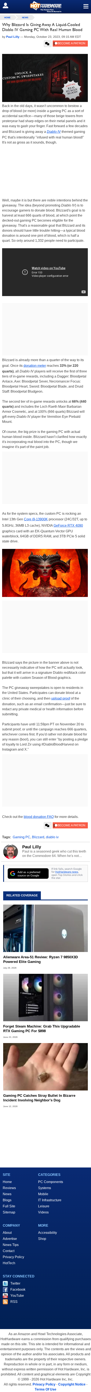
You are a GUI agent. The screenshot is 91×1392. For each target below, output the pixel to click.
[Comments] (48, 43)
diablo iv (52, 837)
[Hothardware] (45, 6)
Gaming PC (21, 837)
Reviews (9, 1188)
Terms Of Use (45, 1389)
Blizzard (38, 837)
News (25, 17)
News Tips (11, 1245)
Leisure (43, 1206)
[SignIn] (8, 5)
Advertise (10, 1239)
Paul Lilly (31, 847)
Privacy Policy (13, 1257)
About (7, 1232)
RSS (14, 1301)
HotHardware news (66, 871)
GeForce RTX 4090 (68, 525)
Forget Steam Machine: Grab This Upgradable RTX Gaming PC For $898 (41, 1028)
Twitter (15, 1283)
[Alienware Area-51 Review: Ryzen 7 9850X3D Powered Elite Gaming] (45, 928)
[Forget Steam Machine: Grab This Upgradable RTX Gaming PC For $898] (45, 997)
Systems (44, 1188)
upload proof (60, 698)
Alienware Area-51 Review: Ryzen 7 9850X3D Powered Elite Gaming (40, 959)
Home (7, 1182)
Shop (42, 1239)
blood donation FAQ (39, 817)
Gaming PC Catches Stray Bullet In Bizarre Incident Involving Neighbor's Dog (39, 1098)
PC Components (50, 1182)
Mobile (43, 1194)
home (7, 17)
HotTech (9, 1263)
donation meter (34, 365)
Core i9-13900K (36, 519)
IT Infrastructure (49, 1200)
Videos (43, 1212)
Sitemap (9, 1212)
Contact (8, 1251)
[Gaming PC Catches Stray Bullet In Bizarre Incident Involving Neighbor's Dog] (45, 1066)
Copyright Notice (71, 1384)
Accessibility (47, 1232)
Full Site (9, 1206)
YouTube (17, 1295)
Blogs (7, 1200)
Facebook (17, 1289)
